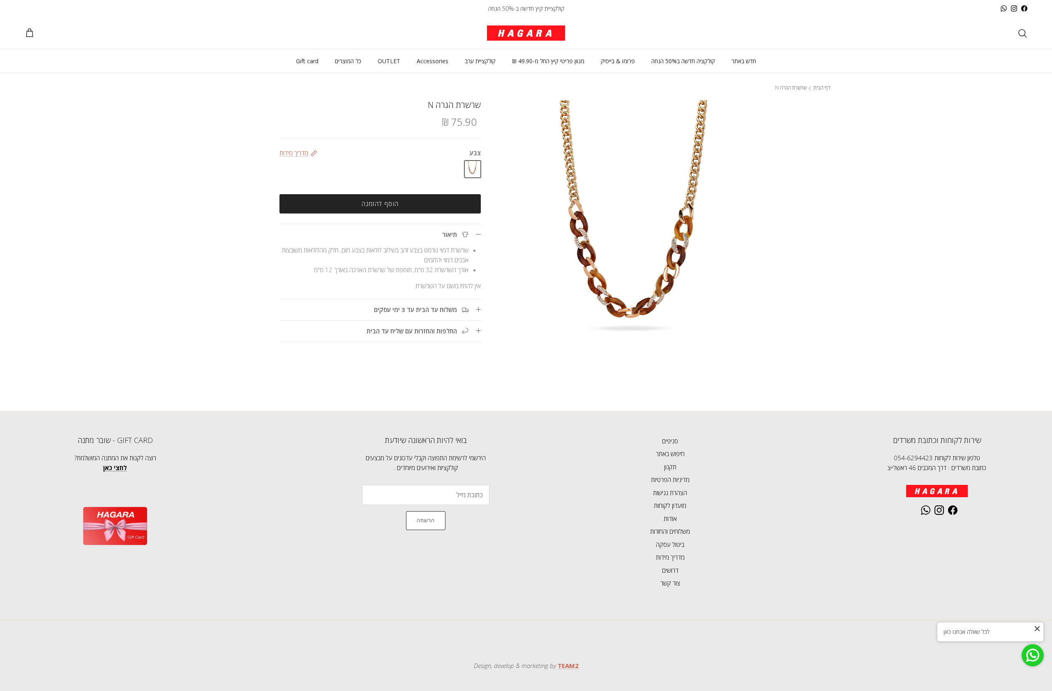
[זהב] (472, 169)
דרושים (670, 570)
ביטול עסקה (670, 544)
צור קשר (670, 583)
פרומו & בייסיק (618, 61)
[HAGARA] (526, 33)
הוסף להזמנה (380, 204)
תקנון (670, 467)
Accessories (432, 61)
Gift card (307, 61)
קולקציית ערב (480, 61)
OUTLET (389, 61)
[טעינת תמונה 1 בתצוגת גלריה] (636, 241)
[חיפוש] (1022, 33)
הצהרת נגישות (670, 493)
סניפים (670, 441)
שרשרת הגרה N (791, 88)
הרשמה (426, 520)
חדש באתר (743, 61)
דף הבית (822, 88)
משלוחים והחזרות (670, 531)
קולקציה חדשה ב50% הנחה (683, 61)
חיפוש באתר (670, 454)
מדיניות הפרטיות (670, 479)
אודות (670, 518)
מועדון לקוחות (670, 505)
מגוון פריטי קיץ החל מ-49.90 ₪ (548, 61)
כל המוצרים (348, 61)
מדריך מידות (670, 557)
